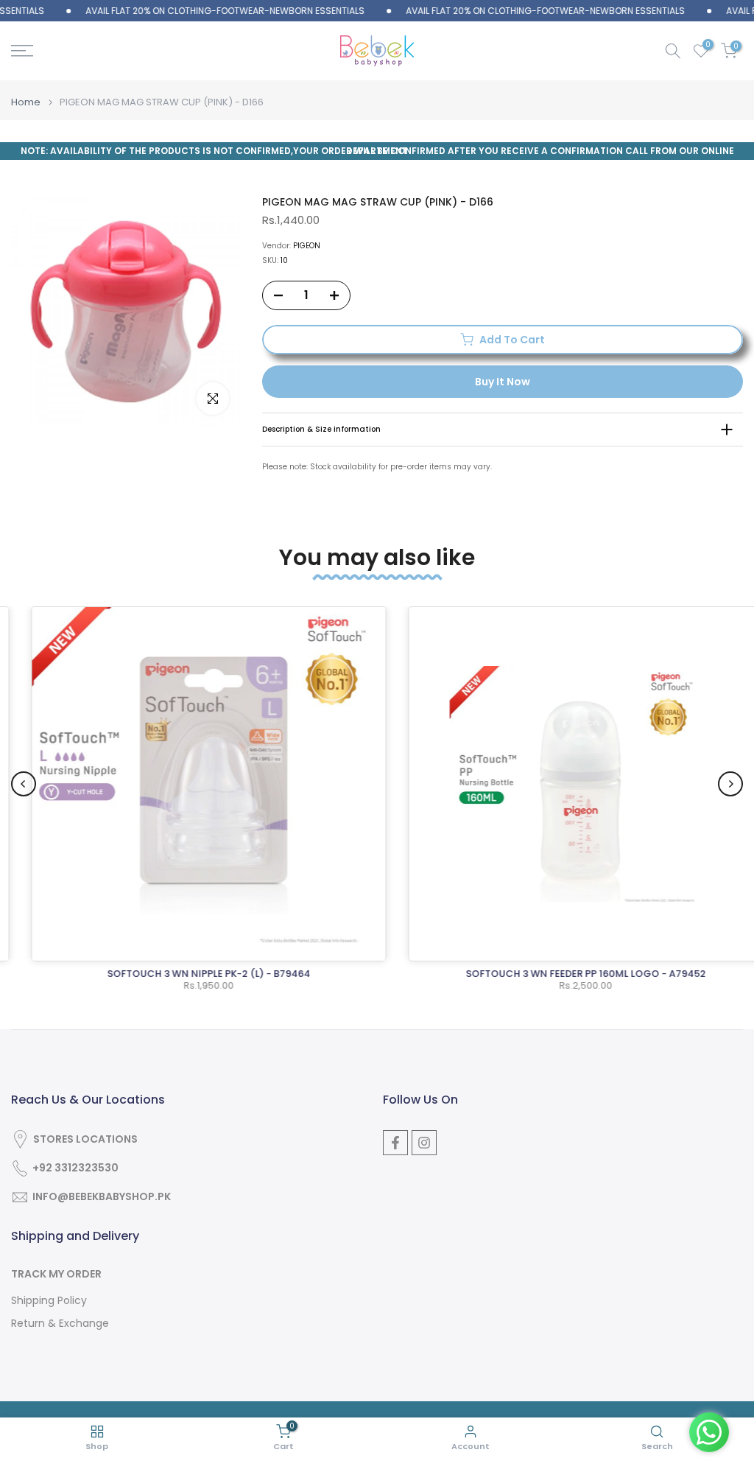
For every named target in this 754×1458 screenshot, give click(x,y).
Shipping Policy (49, 1301)
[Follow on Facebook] (395, 1142)
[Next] (730, 783)
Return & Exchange (60, 1324)
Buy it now (502, 381)
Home (25, 102)
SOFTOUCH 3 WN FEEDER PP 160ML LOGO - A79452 (566, 974)
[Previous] (23, 783)
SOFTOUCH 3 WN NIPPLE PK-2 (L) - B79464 (189, 974)
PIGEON (306, 245)
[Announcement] (198, 11)
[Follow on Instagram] (424, 1142)
